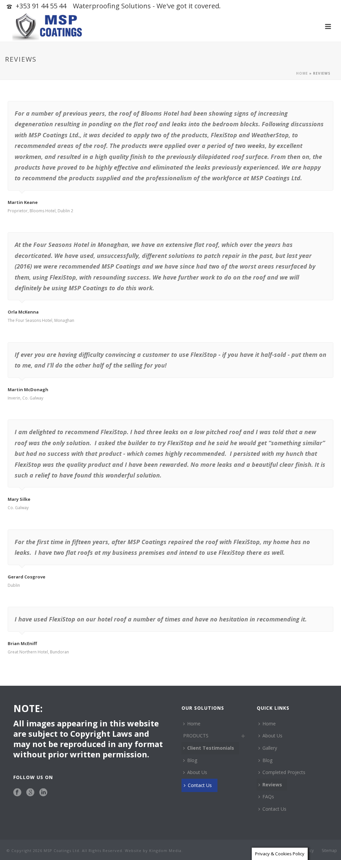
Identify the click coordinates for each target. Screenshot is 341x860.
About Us (197, 772)
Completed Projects (283, 772)
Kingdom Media (165, 850)
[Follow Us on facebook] (17, 792)
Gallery (269, 748)
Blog (192, 760)
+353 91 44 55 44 (41, 5)
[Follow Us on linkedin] (43, 792)
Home (302, 73)
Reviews (272, 784)
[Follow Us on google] (30, 792)
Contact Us (200, 785)
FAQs (268, 796)
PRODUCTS (195, 735)
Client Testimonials (210, 748)
